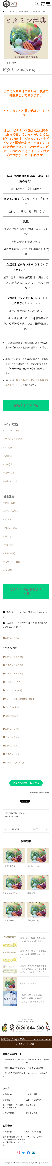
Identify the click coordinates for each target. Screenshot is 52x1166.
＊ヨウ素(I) (8, 570)
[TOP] (48, 1162)
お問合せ (7, 1125)
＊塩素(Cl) (8, 464)
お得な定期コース (12, 1054)
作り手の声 (30, 1105)
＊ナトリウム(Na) (11, 430)
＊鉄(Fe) (7, 519)
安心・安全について (34, 1100)
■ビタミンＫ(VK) (11, 754)
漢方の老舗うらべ (20, 813)
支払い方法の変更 (33, 1132)
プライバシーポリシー (35, 1137)
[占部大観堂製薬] (10, 4)
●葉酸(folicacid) (11, 715)
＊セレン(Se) (9, 553)
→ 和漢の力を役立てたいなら (14, 1074)
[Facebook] (28, 1153)
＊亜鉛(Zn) (8, 544)
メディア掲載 (8, 1113)
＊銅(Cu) (7, 536)
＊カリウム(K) (9, 472)
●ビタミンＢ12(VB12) (13, 681)
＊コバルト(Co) (10, 528)
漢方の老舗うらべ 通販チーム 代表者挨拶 (14, 1106)
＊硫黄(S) (7, 455)
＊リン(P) (7, 447)
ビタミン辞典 (10, 63)
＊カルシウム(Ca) (11, 481)
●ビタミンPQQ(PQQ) (13, 762)
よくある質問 (31, 1094)
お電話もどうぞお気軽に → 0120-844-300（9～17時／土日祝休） (26, 1042)
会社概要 (6, 1100)
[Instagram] (18, 1153)
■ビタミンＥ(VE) (11, 745)
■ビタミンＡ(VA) (11, 637)
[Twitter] (23, 1153)
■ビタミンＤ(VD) (11, 737)
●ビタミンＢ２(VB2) (13, 665)
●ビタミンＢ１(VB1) (13, 656)
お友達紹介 (7, 1132)
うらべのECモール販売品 (36, 1073)
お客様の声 (7, 1094)
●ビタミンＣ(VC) (11, 728)
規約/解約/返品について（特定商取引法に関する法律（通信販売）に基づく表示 (14, 1141)
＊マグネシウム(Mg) (12, 439)
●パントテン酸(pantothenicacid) (19, 698)
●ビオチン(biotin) (11, 707)
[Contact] (33, 1153)
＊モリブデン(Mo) (11, 561)
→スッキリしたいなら (35, 1068)
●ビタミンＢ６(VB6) (13, 673)
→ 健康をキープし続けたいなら (14, 1061)
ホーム (6, 1088)
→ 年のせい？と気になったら (37, 1061)
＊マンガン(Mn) (10, 511)
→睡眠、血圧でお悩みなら (14, 1068)
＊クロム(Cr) (9, 502)
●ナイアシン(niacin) (12, 690)
